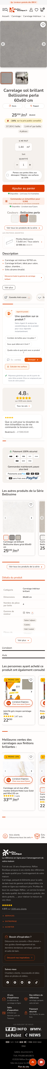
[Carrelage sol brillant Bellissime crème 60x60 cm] (33, 218)
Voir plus (9, 287)
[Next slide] (44, 44)
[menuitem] (6, 78)
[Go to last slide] (3, 44)
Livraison (7, 648)
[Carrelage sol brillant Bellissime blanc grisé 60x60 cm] (15, 218)
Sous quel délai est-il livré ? (18, 344)
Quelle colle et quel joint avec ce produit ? (23, 351)
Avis (4, 655)
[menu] (5, 10)
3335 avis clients (19, 908)
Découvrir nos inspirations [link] (18, 957)
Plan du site (23, 1066)
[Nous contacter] (41, 1062)
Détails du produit (12, 577)
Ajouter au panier (23, 188)
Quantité (23, 159)
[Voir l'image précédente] (5, 518)
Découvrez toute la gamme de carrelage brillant (20, 277)
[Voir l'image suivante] (31, 518)
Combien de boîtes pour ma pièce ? (21, 338)
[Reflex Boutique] (18, 9)
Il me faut (23, 141)
